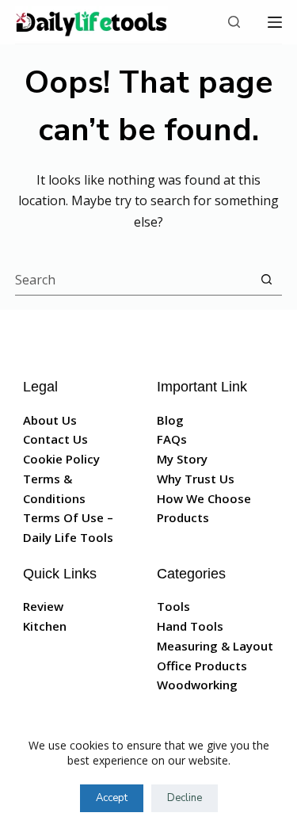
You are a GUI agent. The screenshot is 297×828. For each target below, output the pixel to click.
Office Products (202, 665)
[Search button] (266, 279)
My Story (182, 459)
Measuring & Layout (215, 646)
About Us (50, 420)
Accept (112, 798)
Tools (173, 606)
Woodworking (197, 685)
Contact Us (55, 439)
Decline (184, 798)
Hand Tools (190, 626)
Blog (170, 420)
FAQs (172, 439)
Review (43, 606)
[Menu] (275, 22)
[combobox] (133, 280)
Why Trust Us (195, 478)
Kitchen (45, 626)
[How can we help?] (234, 22)
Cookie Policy (61, 459)
